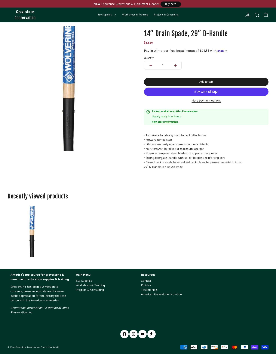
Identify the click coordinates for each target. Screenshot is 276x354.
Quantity (149, 58)
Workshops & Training (135, 15)
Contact (146, 280)
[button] (257, 15)
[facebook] (124, 334)
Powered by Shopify (50, 347)
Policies (146, 285)
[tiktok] (151, 334)
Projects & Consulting (166, 15)
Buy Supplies (84, 280)
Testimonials (149, 289)
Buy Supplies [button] (104, 15)
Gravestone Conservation (25, 14)
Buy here (170, 4)
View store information (165, 122)
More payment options (206, 101)
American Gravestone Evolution (161, 294)
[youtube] (142, 334)
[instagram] (133, 334)
